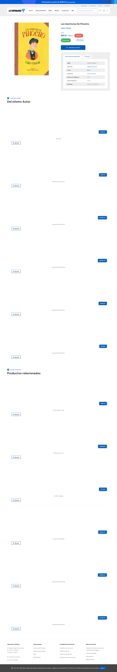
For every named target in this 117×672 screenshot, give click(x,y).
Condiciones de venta (66, 648)
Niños (50, 10)
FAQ (34, 654)
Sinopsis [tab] (87, 56)
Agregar (16, 143)
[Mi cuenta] (107, 11)
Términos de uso (65, 651)
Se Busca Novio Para (58, 624)
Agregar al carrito (74, 47)
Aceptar (102, 668)
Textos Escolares (40, 10)
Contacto (107, 5)
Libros (31, 10)
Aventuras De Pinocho (58, 267)
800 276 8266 (13, 660)
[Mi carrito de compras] (104, 11)
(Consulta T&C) (70, 2)
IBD (73, 10)
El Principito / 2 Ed (58, 410)
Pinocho (58, 139)
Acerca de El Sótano (39, 648)
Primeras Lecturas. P (58, 181)
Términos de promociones (67, 657)
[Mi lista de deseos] (100, 11)
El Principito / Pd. (58, 453)
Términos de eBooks (66, 654)
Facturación (93, 5)
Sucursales (84, 5)
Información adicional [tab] (72, 56)
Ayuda (100, 5)
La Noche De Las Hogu (58, 582)
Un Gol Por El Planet (58, 539)
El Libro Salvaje (58, 496)
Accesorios (65, 10)
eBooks (57, 10)
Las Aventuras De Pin (58, 224)
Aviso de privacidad (39, 651)
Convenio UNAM (91, 653)
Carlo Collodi (66, 28)
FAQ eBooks (37, 657)
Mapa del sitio (90, 659)
